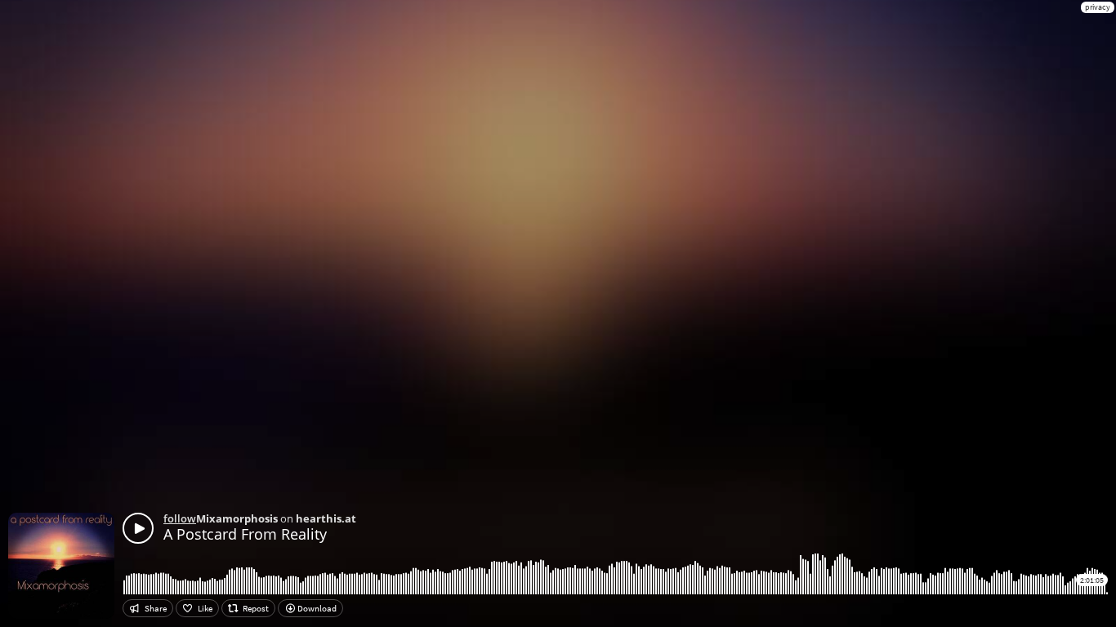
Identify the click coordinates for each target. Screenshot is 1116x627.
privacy (1097, 7)
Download (316, 608)
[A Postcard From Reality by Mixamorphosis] (138, 528)
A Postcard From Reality (245, 534)
